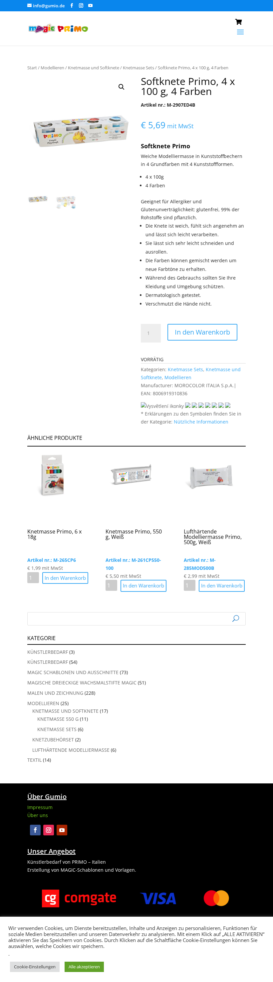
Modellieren (52, 68)
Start (32, 68)
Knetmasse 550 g (58, 719)
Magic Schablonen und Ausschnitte (73, 672)
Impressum (40, 807)
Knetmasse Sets (138, 68)
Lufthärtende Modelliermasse (71, 750)
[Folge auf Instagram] (48, 830)
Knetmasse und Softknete (93, 68)
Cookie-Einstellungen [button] (35, 967)
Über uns (37, 815)
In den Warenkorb (202, 332)
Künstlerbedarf (47, 652)
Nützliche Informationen (201, 422)
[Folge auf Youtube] (62, 830)
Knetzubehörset (53, 739)
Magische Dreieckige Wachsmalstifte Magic (81, 682)
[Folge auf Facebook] (35, 830)
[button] (122, 87)
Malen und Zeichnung (55, 693)
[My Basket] (240, 23)
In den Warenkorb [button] (65, 577)
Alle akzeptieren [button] (84, 967)
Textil (34, 760)
